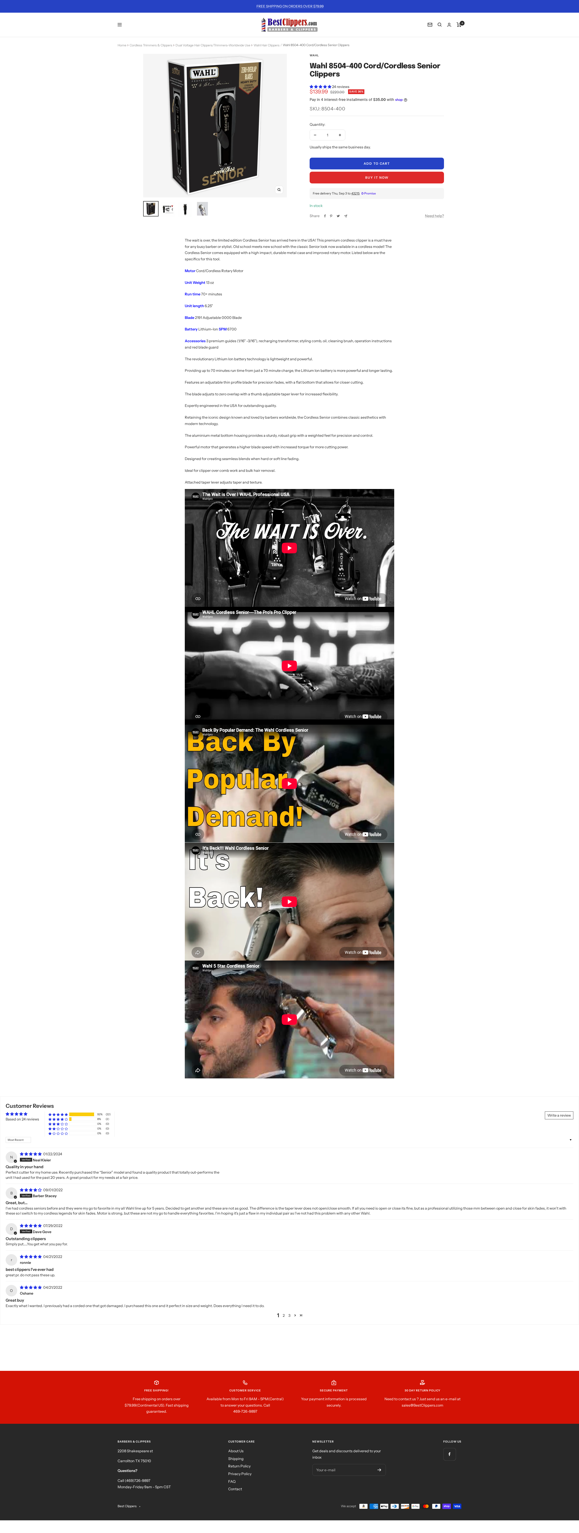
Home (122, 45)
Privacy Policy (240, 1473)
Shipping (236, 1458)
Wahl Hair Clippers (267, 45)
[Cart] (459, 24)
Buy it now (377, 178)
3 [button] (289, 1315)
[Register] (379, 1469)
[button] (321, 86)
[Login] (449, 25)
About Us (236, 1451)
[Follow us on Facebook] (449, 1454)
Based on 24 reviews (22, 1119)
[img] (31, 1154)
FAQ (232, 1481)
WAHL (314, 55)
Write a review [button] (559, 1115)
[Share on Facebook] (325, 216)
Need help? (434, 216)
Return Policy (239, 1466)
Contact (235, 1489)
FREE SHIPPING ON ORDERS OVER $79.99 (290, 6)
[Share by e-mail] (345, 216)
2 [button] (284, 1315)
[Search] (440, 25)
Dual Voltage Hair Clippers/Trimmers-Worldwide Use (213, 45)
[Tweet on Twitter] (338, 216)
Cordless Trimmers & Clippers (151, 45)
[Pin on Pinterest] (331, 216)
